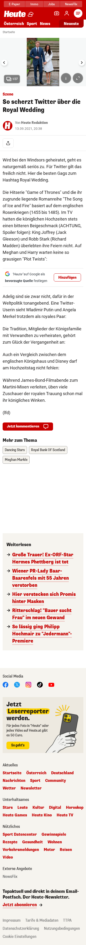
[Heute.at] (15, 13)
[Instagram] (28, 684)
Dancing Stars (15, 450)
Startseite (9, 32)
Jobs (51, 4)
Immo (34, 4)
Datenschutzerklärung (21, 928)
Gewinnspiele (54, 834)
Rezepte (10, 842)
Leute (22, 807)
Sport (32, 23)
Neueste (71, 23)
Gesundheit (32, 842)
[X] (17, 684)
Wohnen (55, 842)
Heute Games (15, 815)
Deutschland (62, 773)
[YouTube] (51, 684)
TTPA (67, 920)
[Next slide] (82, 63)
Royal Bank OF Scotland (48, 450)
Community (55, 780)
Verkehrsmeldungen (21, 849)
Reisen (66, 849)
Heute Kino (42, 815)
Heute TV (65, 815)
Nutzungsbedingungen (62, 928)
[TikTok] (40, 684)
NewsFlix (71, 4)
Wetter (9, 788)
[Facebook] (5, 684)
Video (8, 857)
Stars (8, 807)
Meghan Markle (16, 459)
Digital (55, 807)
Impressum (12, 920)
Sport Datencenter (20, 834)
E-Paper (14, 4)
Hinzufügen (67, 277)
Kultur (38, 807)
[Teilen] (8, 143)
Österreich (14, 23)
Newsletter (31, 788)
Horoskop (74, 807)
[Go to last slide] (4, 63)
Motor (49, 849)
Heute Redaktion (34, 123)
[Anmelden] (67, 13)
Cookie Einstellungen (19, 936)
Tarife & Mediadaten (41, 920)
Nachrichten (14, 780)
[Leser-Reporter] (56, 13)
